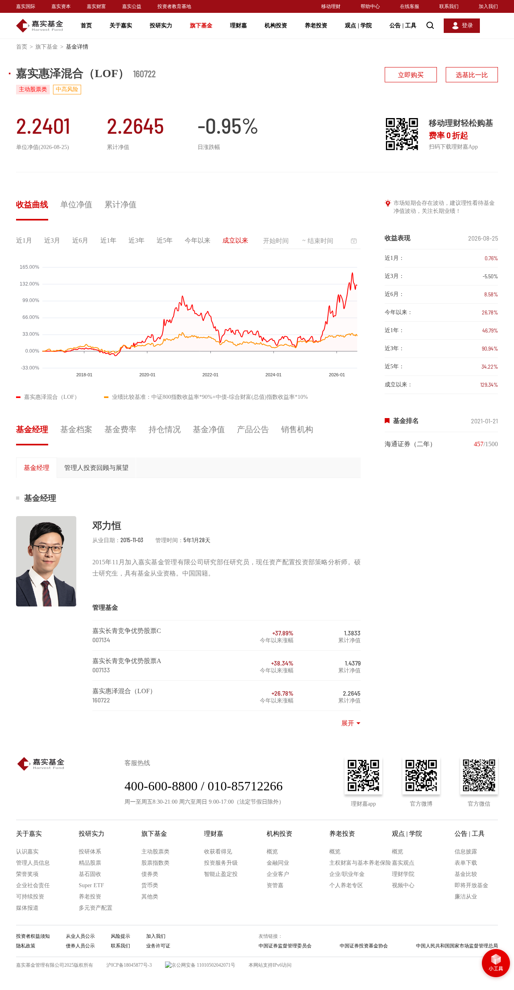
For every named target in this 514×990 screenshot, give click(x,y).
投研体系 (90, 852)
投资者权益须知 (33, 936)
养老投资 (316, 25)
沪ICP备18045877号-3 (129, 965)
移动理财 (331, 6)
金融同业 (278, 863)
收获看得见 (218, 852)
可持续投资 (30, 897)
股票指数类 (155, 863)
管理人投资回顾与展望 (96, 467)
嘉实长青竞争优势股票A (126, 660)
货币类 (149, 885)
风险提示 (120, 936)
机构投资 (276, 25)
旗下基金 (201, 25)
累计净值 (120, 204)
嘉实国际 (25, 6)
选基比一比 (472, 74)
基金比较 (466, 874)
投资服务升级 (221, 863)
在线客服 (409, 6)
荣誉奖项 (27, 874)
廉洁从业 (466, 897)
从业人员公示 (80, 936)
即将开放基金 (471, 885)
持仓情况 (165, 429)
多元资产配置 (95, 908)
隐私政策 (25, 946)
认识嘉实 (27, 852)
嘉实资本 (61, 6)
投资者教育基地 (174, 6)
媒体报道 (27, 908)
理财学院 (403, 874)
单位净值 (76, 204)
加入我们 (488, 6)
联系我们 (449, 6)
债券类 (149, 874)
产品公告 (253, 429)
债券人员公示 (80, 946)
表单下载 (466, 863)
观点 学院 (358, 25)
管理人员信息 (33, 863)
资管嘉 (275, 885)
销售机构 (297, 429)
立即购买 (411, 74)
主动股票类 (155, 852)
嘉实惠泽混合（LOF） (124, 691)
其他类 (149, 897)
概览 (272, 852)
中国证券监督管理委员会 (285, 946)
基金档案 (76, 429)
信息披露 (466, 852)
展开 (347, 723)
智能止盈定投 (221, 874)
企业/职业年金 (347, 874)
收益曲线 (32, 204)
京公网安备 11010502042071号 (203, 965)
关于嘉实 (121, 25)
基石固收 (90, 874)
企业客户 (278, 874)
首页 (86, 25)
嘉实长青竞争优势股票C (126, 630)
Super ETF (91, 885)
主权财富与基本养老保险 (360, 863)
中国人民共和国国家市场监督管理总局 (457, 946)
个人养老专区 (346, 885)
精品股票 (90, 863)
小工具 (496, 964)
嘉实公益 (131, 6)
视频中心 (403, 885)
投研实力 (161, 25)
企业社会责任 (33, 885)
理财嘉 (238, 25)
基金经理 (32, 429)
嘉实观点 (403, 863)
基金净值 (209, 429)
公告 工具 (403, 25)
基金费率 (120, 429)
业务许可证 (158, 946)
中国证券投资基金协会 (364, 946)
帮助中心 (370, 6)
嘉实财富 (96, 6)
